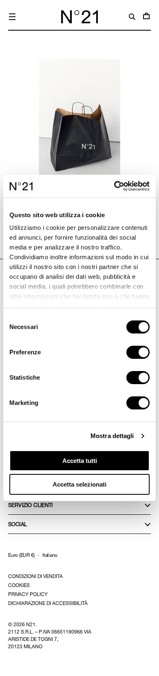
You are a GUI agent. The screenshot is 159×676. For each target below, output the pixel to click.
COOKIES (19, 585)
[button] (12, 17)
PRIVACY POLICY (28, 594)
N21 (30, 624)
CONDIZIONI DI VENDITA (35, 576)
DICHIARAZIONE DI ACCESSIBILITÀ (48, 603)
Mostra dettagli (112, 435)
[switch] (138, 352)
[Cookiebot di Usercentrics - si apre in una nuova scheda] (114, 186)
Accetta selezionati (79, 484)
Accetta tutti (79, 460)
